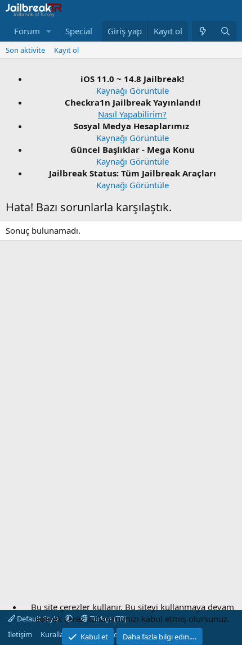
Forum (27, 31)
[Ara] (225, 31)
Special (78, 31)
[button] (49, 31)
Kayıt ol (66, 50)
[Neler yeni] (203, 31)
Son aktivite (25, 50)
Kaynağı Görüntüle (132, 90)
